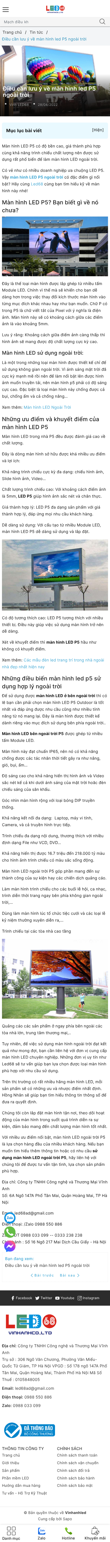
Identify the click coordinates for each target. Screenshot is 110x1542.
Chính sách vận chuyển (77, 1463)
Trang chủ (11, 1455)
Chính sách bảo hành (76, 1478)
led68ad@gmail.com (34, 1388)
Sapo (67, 1519)
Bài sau (67, 1275)
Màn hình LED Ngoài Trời (47, 407)
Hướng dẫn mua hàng (21, 1485)
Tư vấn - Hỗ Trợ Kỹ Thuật (24, 1493)
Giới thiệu (10, 1463)
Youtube (67, 1298)
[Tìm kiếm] (102, 21)
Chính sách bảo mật (75, 1485)
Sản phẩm (11, 1470)
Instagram (90, 1298)
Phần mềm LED (15, 1478)
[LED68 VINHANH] (55, 9)
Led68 (37, 184)
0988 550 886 (38, 1397)
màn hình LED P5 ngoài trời (36, 177)
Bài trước (45, 1275)
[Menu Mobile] (6, 9)
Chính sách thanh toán (77, 1455)
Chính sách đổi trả (73, 1470)
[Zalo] (10, 1218)
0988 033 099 (27, 1405)
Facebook (23, 1298)
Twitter (45, 1298)
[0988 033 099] (10, 1232)
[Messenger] (10, 1246)
